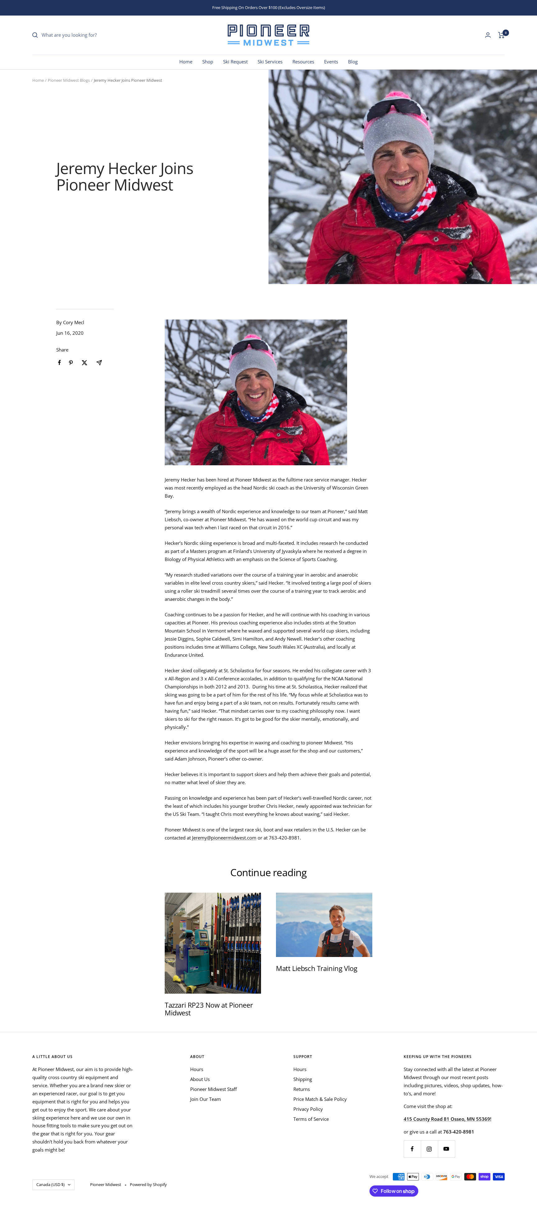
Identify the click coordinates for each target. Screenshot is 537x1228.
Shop (207, 61)
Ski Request (235, 61)
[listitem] (59, 362)
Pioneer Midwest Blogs (69, 80)
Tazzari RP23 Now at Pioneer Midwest (209, 1009)
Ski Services (270, 61)
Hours (196, 1069)
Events (331, 61)
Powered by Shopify (148, 1184)
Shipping (302, 1079)
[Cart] (501, 35)
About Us (200, 1079)
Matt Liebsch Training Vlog (316, 968)
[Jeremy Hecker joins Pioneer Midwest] (268, 392)
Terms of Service (311, 1119)
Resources (303, 61)
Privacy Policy (308, 1109)
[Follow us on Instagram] (429, 1148)
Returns (301, 1089)
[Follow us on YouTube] (446, 1148)
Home (185, 61)
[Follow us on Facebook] (412, 1148)
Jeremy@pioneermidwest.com (224, 838)
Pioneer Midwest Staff (213, 1089)
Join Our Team (205, 1099)
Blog (353, 61)
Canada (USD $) (50, 1184)
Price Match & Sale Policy (320, 1099)
